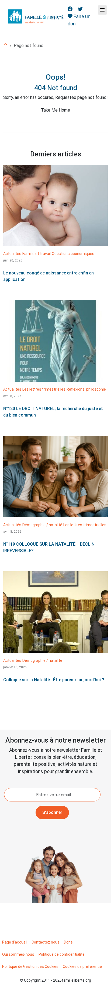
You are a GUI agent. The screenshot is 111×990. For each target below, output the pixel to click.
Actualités (12, 253)
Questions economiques (73, 253)
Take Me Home (55, 110)
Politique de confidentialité (62, 954)
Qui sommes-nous (18, 954)
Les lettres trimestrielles (43, 389)
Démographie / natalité (42, 525)
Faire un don (79, 20)
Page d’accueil (14, 942)
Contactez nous (46, 942)
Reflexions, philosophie (86, 389)
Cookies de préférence (82, 966)
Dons (68, 942)
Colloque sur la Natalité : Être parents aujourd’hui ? (53, 679)
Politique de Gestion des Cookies (30, 966)
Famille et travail (36, 253)
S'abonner (52, 812)
